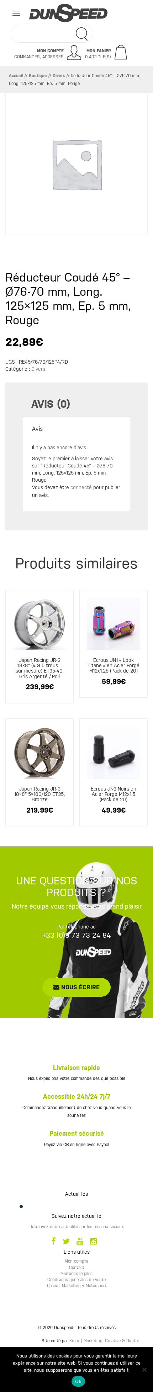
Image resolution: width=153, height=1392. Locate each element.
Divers (59, 75)
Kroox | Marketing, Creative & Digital (104, 1340)
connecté (81, 487)
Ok (78, 1381)
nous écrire (79, 987)
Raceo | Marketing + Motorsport (76, 1285)
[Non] (144, 1369)
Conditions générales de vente (76, 1279)
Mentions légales (76, 1273)
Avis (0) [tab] (50, 404)
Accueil (16, 75)
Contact (76, 1267)
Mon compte (76, 1261)
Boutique (38, 75)
